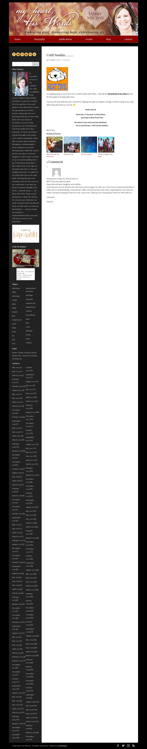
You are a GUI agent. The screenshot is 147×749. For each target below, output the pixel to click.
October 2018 (17, 469)
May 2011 (29, 519)
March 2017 (16, 536)
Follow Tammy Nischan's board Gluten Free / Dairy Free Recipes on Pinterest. (24, 355)
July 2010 (29, 574)
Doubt (14, 300)
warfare (29, 342)
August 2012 (30, 444)
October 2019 (17, 417)
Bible (14, 292)
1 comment (66, 60)
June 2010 (29, 578)
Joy (13, 335)
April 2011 (29, 523)
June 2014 (15, 701)
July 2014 (15, 697)
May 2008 (29, 713)
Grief (14, 324)
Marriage (29, 295)
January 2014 (17, 723)
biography (39, 39)
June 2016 (15, 581)
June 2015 (15, 641)
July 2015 (15, 637)
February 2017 (17, 540)
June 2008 (30, 709)
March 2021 (16, 375)
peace (28, 319)
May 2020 (16, 398)
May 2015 (15, 645)
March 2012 (30, 464)
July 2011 (29, 511)
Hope (14, 328)
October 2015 (17, 622)
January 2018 (17, 495)
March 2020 (16, 406)
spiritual (29, 331)
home (18, 39)
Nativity (29, 311)
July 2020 (15, 394)
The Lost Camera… (87, 154)
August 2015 (16, 633)
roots (28, 327)
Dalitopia (63, 746)
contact (128, 39)
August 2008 (30, 702)
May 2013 (29, 393)
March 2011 (30, 527)
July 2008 (29, 705)
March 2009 (30, 655)
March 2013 (30, 401)
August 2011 (30, 507)
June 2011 (29, 515)
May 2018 (15, 477)
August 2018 (16, 473)
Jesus (14, 331)
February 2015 (17, 657)
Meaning (29, 299)
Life (13, 339)
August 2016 (16, 573)
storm (28, 335)
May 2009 (29, 648)
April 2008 (30, 717)
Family (14, 312)
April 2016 (16, 589)
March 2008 (30, 721)
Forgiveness (16, 320)
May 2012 (29, 456)
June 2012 (29, 452)
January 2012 (31, 475)
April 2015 (16, 649)
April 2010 (30, 586)
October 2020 (17, 386)
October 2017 (17, 513)
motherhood (30, 307)
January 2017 (17, 544)
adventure (16, 288)
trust (28, 338)
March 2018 (16, 484)
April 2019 (16, 436)
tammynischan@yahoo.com (23, 215)
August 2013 (30, 381)
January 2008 (31, 732)
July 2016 (15, 577)
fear (13, 316)
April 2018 (16, 481)
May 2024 (15, 367)
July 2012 (29, 448)
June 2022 (16, 371)
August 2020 (17, 390)
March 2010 (30, 590)
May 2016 (15, 585)
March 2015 (16, 653)
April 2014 (16, 708)
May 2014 (15, 705)
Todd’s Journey (68, 154)
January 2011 (30, 538)
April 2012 (30, 460)
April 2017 (16, 532)
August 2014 (16, 693)
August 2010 (30, 570)
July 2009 (29, 640)
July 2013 (29, 385)
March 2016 (16, 593)
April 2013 (29, 397)
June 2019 (15, 428)
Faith (58, 60)
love (13, 343)
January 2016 (17, 604)
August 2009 (30, 636)
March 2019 (16, 440)
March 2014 (16, 712)
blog (108, 39)
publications (65, 39)
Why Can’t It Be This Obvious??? (52, 155)
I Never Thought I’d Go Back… (105, 155)
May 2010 (29, 582)
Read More (16, 221)
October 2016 (17, 562)
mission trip (30, 303)
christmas (16, 296)
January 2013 (31, 412)
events (89, 39)
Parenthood (30, 315)
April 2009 (30, 651)
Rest (27, 323)
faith (14, 304)
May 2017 (15, 528)
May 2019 (15, 432)
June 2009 (30, 644)
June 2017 (15, 524)
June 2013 (29, 389)
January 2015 (17, 661)
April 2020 (16, 402)
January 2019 (17, 451)
